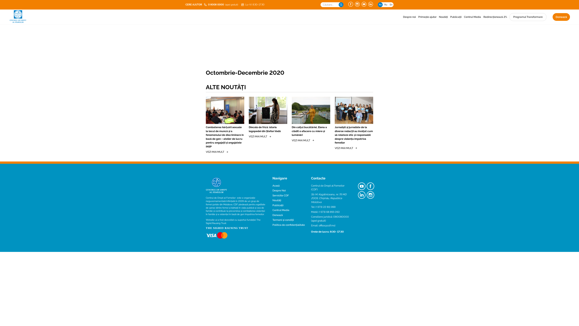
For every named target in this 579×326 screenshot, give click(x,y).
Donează (561, 17)
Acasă (276, 185)
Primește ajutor (427, 16)
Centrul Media (472, 16)
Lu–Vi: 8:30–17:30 (254, 4)
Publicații (456, 16)
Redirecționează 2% (495, 16)
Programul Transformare (528, 16)
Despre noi (409, 16)
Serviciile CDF (280, 195)
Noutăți (443, 16)
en (391, 4)
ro (380, 4)
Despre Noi (279, 190)
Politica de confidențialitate (288, 224)
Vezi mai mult (215, 151)
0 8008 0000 (223, 4)
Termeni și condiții (283, 219)
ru (385, 4)
